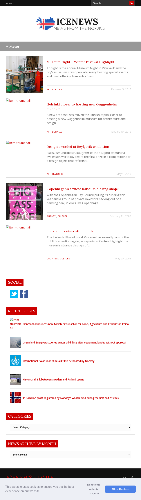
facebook (24, 294)
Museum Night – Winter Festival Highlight (80, 62)
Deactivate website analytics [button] (93, 489)
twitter (14, 294)
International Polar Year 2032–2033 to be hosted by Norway (58, 361)
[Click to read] (24, 74)
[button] (41, 491)
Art (49, 89)
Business (57, 131)
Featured (57, 174)
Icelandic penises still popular (71, 231)
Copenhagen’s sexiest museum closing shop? (83, 189)
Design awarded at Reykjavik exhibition (78, 146)
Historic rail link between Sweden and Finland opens (53, 379)
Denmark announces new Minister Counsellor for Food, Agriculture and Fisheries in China (76, 324)
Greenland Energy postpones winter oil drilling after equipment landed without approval (74, 342)
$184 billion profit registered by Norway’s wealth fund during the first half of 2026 (71, 398)
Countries (53, 258)
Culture (57, 89)
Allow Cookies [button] (120, 489)
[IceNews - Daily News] (70, 33)
